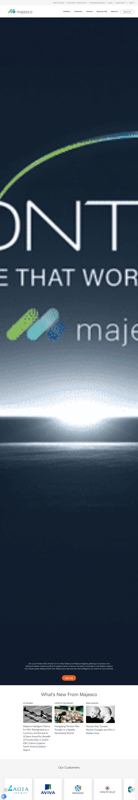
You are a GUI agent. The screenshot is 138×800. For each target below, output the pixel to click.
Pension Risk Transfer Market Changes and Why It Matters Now (100, 730)
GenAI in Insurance (58, 3)
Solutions (66, 11)
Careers (110, 3)
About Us (114, 11)
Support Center (120, 3)
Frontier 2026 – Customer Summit (76, 3)
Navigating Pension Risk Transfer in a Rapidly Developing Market (67, 729)
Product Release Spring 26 (97, 3)
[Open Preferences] (3, 796)
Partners (89, 11)
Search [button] (131, 3)
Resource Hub (102, 11)
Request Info (127, 12)
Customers (78, 11)
